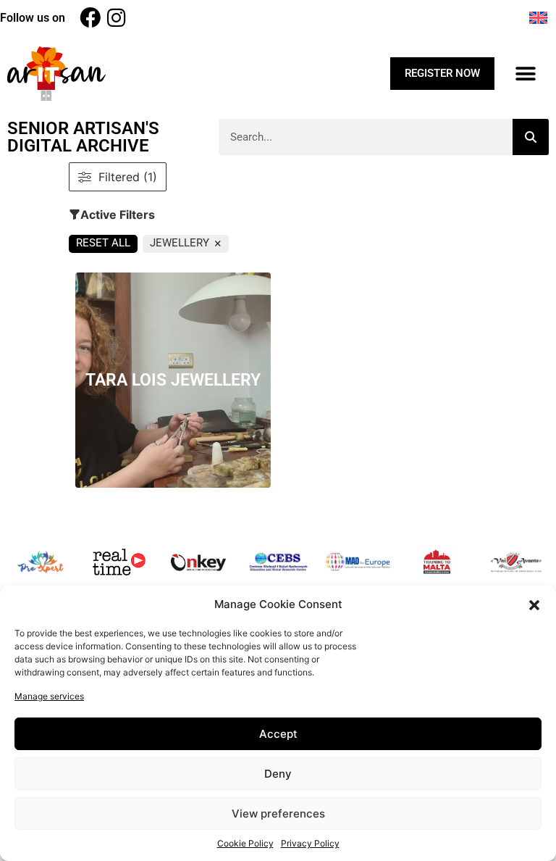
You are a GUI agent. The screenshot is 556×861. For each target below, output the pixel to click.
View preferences (278, 813)
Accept (278, 734)
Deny (278, 774)
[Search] (531, 137)
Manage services (49, 696)
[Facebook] (90, 17)
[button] (534, 604)
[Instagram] (116, 17)
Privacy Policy (310, 843)
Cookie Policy (245, 843)
